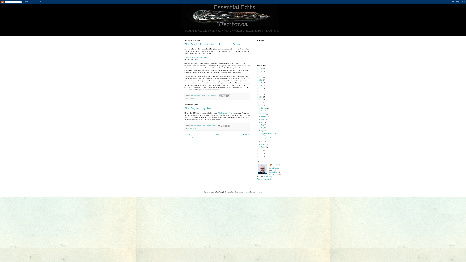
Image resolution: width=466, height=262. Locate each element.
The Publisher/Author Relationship (196, 57)
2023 (261, 77)
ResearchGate (268, 176)
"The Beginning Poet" (225, 113)
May (262, 128)
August (263, 119)
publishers (193, 98)
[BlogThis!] (222, 95)
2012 (261, 150)
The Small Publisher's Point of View (212, 44)
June (262, 125)
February (264, 144)
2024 (261, 74)
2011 (261, 153)
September (264, 116)
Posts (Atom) (196, 138)
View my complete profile (264, 179)
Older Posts (246, 134)
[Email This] (220, 95)
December (264, 108)
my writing (193, 128)
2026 (261, 69)
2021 (261, 83)
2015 (261, 100)
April (263, 131)
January (263, 147)
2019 (261, 88)
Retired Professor (274, 168)
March (263, 141)
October (263, 114)
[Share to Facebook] (227, 95)
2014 (261, 103)
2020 (261, 86)
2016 (261, 97)
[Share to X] (224, 95)
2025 (261, 71)
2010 (261, 156)
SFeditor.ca (272, 174)
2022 (261, 80)
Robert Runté (275, 165)
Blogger (260, 192)
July (262, 122)
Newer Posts (188, 134)
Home (217, 134)
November (264, 111)
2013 (261, 105)
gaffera (248, 192)
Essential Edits (273, 172)
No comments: (212, 95)
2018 (261, 91)
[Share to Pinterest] (229, 95)
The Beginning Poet (198, 108)
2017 (261, 94)
